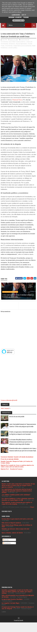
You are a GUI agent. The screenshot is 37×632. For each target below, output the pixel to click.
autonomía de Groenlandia (10, 292)
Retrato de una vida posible (16, 416)
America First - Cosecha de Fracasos (11, 469)
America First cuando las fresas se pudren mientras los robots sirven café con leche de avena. (17, 466)
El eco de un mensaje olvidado (10, 459)
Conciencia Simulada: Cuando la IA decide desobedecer (17, 457)
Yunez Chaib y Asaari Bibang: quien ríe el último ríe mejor (17, 526)
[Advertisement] (18, 377)
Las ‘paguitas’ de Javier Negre (10, 603)
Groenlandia (9, 46)
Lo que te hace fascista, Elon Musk (12, 599)
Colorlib (21, 620)
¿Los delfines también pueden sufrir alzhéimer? (16, 495)
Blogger (32, 507)
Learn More (16, 15)
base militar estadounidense (17, 42)
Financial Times (17, 100)
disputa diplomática (21, 44)
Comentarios (7, 543)
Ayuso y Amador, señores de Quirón (12, 533)
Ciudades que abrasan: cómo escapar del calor (15, 529)
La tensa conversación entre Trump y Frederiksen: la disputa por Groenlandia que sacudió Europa (18, 296)
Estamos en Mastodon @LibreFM (9, 400)
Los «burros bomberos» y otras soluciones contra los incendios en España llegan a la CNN (18, 499)
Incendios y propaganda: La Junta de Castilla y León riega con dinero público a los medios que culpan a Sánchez (17, 591)
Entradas (6, 540)
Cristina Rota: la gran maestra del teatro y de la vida (17, 519)
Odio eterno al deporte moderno (11, 523)
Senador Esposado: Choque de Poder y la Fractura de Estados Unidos (16, 462)
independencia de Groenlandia (22, 46)
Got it (24, 15)
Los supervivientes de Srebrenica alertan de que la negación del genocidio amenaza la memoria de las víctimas (17, 490)
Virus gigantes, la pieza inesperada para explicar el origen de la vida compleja (17, 503)
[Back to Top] (19, 618)
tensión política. (12, 48)
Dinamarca (12, 44)
